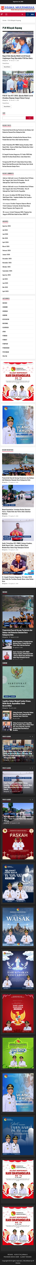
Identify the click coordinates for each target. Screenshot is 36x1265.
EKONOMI (5, 307)
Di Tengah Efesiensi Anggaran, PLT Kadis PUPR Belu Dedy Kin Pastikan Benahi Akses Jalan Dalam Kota (17, 579)
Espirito (6, 60)
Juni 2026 (5, 234)
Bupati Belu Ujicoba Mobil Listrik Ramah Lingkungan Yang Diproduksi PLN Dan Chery (18, 42)
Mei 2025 (5, 287)
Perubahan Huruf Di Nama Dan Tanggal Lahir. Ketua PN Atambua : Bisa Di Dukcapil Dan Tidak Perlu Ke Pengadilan (18, 180)
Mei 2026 (5, 238)
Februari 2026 (7, 250)
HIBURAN (5, 311)
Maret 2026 (6, 246)
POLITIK (5, 356)
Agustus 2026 (7, 226)
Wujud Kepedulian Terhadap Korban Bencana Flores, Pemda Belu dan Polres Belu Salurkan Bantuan (16, 511)
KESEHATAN (6, 319)
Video (32, 14)
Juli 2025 (5, 279)
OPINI (4, 332)
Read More (8, 67)
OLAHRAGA (6, 327)
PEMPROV (5, 344)
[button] (2, 14)
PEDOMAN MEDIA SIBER (11, 1257)
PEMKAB (13, 51)
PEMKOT (5, 340)
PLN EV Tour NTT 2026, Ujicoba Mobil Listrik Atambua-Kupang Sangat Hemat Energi (18, 82)
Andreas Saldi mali (8, 178)
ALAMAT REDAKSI (25, 1257)
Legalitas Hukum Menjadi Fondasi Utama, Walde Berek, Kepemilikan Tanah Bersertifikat (17, 703)
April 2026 (6, 242)
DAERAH (7, 51)
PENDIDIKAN (6, 348)
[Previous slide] (30, 737)
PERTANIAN (6, 352)
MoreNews (26, 1261)
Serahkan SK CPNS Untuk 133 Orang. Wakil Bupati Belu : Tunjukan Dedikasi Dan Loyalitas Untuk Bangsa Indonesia (17, 197)
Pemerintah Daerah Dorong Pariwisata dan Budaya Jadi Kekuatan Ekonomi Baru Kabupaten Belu (18, 479)
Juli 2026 (5, 230)
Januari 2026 (6, 255)
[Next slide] (32, 737)
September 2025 (7, 271)
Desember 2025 (7, 259)
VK (3, 195)
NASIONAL (5, 323)
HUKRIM (5, 315)
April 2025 (6, 291)
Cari (4, 113)
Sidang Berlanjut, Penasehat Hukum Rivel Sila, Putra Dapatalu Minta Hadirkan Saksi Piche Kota (7, 715)
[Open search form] (22, 14)
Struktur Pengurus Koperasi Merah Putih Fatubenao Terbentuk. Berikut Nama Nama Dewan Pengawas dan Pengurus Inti (17, 206)
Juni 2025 (5, 283)
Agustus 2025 (7, 275)
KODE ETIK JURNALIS (21, 1254)
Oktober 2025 (6, 267)
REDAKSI (10, 1254)
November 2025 (7, 263)
